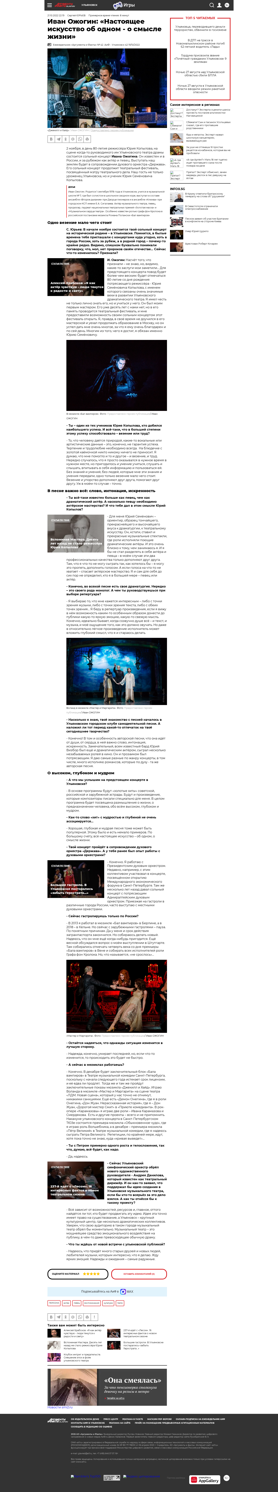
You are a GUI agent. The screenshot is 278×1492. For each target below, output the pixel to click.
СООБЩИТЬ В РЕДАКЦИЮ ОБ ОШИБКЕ (91, 1427)
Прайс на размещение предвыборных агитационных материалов (174, 1423)
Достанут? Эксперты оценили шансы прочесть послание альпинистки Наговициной (208, 112)
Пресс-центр (110, 1419)
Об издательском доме (85, 1419)
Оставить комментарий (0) (139, 1274)
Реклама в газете (132, 1419)
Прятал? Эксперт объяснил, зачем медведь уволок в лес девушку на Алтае (206, 175)
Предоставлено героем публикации (112, 130)
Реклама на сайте (119, 1423)
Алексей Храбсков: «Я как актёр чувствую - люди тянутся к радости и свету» (82, 1333)
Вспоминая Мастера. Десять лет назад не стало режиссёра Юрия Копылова (83, 1345)
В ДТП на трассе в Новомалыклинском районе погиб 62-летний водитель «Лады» (200, 43)
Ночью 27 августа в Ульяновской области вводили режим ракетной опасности (200, 89)
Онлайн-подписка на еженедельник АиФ (200, 1419)
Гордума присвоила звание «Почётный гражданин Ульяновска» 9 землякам (200, 59)
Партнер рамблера (176, 1478)
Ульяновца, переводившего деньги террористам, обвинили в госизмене (200, 28)
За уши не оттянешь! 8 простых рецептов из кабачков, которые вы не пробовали (208, 150)
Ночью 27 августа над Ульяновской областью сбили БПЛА (200, 74)
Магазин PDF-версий (159, 1419)
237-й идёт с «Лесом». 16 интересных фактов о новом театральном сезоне (140, 1333)
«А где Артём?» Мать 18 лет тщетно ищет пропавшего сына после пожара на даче (206, 162)
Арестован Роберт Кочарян (201, 243)
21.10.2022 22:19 (55, 15)
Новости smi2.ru (60, 1407)
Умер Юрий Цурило (197, 231)
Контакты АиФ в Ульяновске (88, 1423)
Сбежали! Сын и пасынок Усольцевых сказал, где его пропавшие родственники (208, 125)
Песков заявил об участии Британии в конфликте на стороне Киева (206, 220)
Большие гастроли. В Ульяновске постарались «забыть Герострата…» (143, 1345)
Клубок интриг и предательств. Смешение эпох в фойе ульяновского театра (82, 1357)
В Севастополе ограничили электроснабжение (201, 207)
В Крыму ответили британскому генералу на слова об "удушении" (205, 195)
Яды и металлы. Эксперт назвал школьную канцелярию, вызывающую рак (205, 137)
